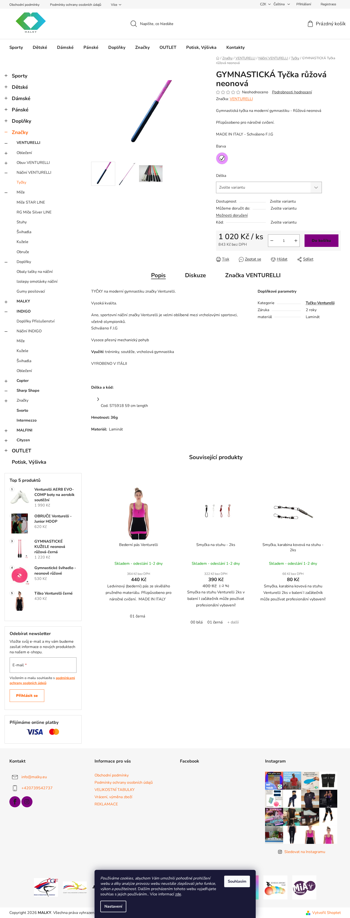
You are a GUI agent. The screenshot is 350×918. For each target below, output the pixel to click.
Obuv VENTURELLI (33, 162)
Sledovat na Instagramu (304, 851)
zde (178, 894)
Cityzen (23, 440)
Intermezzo (27, 420)
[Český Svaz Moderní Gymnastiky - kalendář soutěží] (75, 887)
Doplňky (21, 121)
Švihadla (24, 232)
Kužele (22, 241)
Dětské (20, 87)
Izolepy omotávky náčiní (37, 281)
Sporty (19, 75)
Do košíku (321, 240)
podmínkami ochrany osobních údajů (42, 680)
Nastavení (113, 906)
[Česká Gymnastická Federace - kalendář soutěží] (46, 887)
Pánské (20, 109)
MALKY (23, 301)
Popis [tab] (158, 275)
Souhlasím (237, 881)
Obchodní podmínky (24, 4)
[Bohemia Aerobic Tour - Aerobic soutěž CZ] (275, 887)
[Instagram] (26, 801)
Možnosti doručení (232, 215)
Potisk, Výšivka (29, 462)
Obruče (23, 252)
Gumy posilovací (31, 291)
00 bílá (197, 622)
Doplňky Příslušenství (36, 321)
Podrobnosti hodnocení (292, 92)
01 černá (137, 616)
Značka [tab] (253, 275)
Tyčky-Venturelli (320, 303)
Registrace (328, 4)
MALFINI (24, 430)
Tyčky (21, 182)
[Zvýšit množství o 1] (295, 241)
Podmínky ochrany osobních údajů (75, 4)
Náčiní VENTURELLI (34, 172)
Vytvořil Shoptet (326, 912)
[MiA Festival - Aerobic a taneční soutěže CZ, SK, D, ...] (304, 887)
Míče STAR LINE (31, 202)
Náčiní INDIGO (29, 331)
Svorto (22, 410)
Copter (23, 380)
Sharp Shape (28, 390)
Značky (20, 132)
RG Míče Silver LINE (34, 212)
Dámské (21, 98)
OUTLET (21, 450)
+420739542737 (37, 788)
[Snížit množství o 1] (271, 241)
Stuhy (22, 222)
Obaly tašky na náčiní (35, 271)
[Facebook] (14, 801)
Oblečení (24, 152)
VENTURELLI (28, 142)
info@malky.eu (34, 777)
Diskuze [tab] (195, 275)
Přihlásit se (27, 695)
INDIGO (24, 311)
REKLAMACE (106, 804)
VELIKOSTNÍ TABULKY (115, 789)
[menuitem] (16, 47)
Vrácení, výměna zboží (113, 797)
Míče (21, 192)
